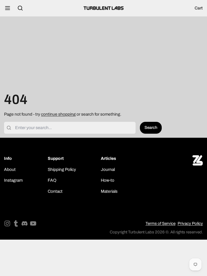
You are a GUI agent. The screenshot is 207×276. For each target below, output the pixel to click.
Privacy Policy (190, 223)
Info (8, 158)
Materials (109, 191)
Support (56, 158)
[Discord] (24, 223)
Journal (108, 169)
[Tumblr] (16, 223)
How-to (107, 180)
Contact (55, 191)
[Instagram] (7, 223)
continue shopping (58, 114)
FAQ (52, 180)
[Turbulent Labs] (103, 8)
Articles (108, 158)
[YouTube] (33, 223)
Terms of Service (160, 223)
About (10, 169)
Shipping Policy (62, 169)
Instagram (13, 180)
